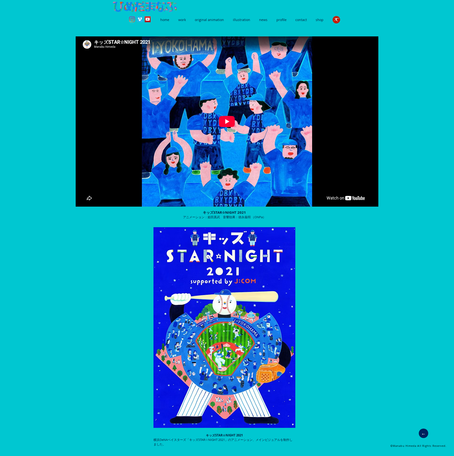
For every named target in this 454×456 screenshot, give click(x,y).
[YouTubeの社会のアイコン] (148, 19)
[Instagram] (132, 19)
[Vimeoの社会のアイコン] (140, 19)
